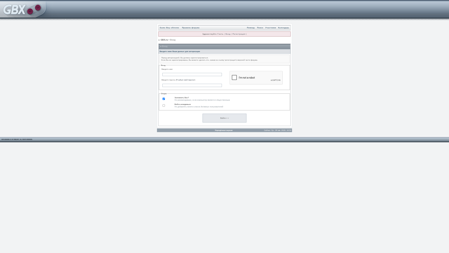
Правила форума (191, 28)
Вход (228, 34)
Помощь (251, 28)
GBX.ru (164, 40)
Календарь (283, 28)
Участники (270, 28)
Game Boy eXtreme (169, 28)
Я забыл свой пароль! (185, 80)
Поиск (260, 28)
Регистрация (239, 34)
